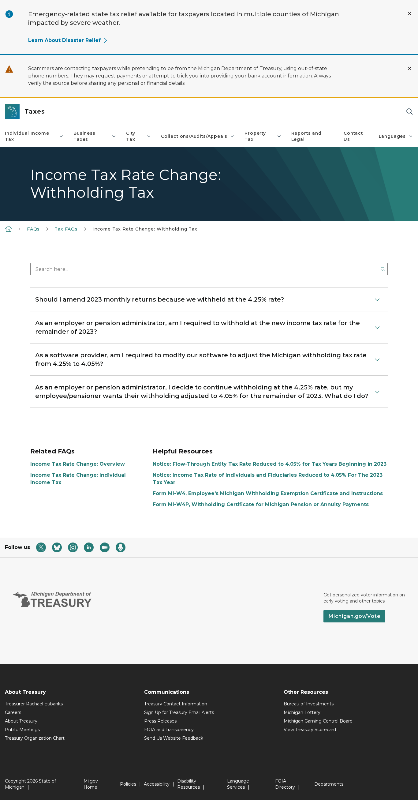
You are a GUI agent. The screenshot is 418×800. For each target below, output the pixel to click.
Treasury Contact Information (175, 704)
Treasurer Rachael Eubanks (34, 704)
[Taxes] (8, 228)
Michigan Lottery (302, 712)
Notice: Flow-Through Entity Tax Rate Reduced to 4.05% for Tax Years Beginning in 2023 (269, 464)
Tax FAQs (66, 229)
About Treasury (21, 721)
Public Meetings (22, 729)
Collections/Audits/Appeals (194, 136)
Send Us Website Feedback (173, 738)
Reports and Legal (306, 136)
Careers (13, 712)
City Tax (130, 136)
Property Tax (255, 136)
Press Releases (160, 721)
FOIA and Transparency (169, 729)
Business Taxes (84, 136)
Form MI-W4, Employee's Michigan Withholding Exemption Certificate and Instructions (268, 493)
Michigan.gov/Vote (354, 616)
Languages (392, 136)
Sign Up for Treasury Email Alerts (179, 712)
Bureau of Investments (309, 704)
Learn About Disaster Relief (64, 40)
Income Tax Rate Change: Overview (77, 464)
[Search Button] (382, 269)
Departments (328, 784)
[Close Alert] (409, 13)
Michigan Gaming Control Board (318, 721)
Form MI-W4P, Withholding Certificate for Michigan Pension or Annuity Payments (261, 504)
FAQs (33, 229)
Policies (128, 784)
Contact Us (353, 136)
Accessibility (157, 784)
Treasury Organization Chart (35, 738)
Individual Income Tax (27, 136)
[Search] (409, 111)
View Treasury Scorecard (310, 729)
